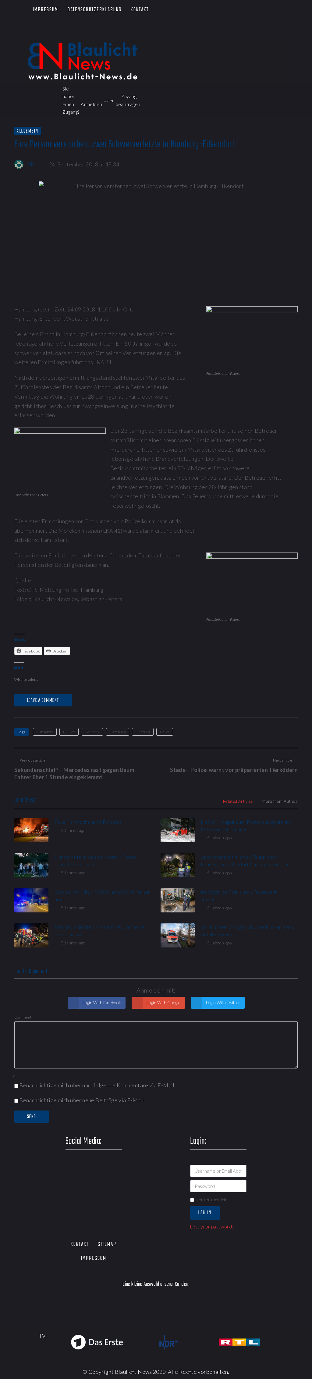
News (164, 732)
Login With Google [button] (163, 1002)
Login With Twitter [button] (222, 1002)
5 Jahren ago (73, 830)
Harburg (143, 732)
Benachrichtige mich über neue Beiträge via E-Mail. (82, 1100)
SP (31, 164)
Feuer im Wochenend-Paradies (88, 822)
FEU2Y (69, 732)
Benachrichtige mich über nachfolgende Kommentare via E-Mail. (97, 1085)
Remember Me (211, 1199)
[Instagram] (75, 30)
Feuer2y (92, 732)
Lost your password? (211, 1226)
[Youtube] (57, 30)
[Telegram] (92, 30)
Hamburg (118, 732)
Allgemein (28, 131)
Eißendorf (45, 732)
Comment (23, 1017)
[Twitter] (40, 30)
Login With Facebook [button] (101, 1002)
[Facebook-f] (22, 30)
